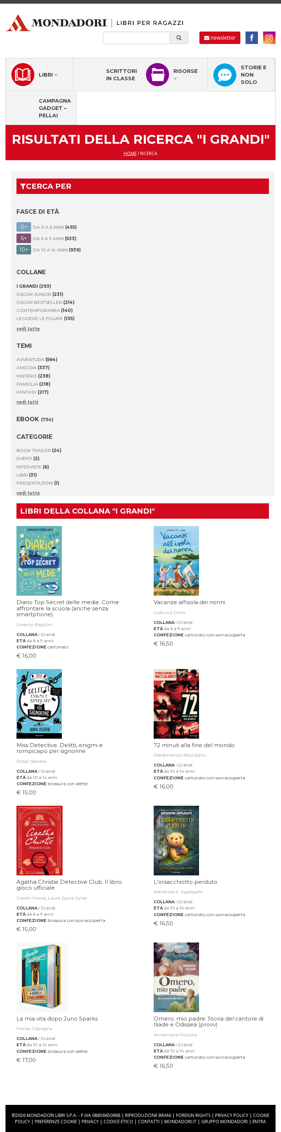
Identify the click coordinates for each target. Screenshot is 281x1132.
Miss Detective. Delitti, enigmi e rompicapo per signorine (59, 748)
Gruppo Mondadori (224, 1121)
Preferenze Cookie (56, 1121)
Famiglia (33, 384)
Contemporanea (44, 310)
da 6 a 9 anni (40, 640)
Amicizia (33, 367)
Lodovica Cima (169, 612)
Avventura (36, 359)
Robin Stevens (31, 761)
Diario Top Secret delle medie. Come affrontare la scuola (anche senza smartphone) (67, 608)
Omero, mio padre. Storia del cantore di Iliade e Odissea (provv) (208, 1021)
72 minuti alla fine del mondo (194, 745)
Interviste (32, 467)
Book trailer (38, 450)
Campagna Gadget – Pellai (55, 108)
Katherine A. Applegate (178, 891)
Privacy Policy (231, 1115)
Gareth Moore (31, 898)
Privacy (90, 1121)
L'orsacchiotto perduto (185, 881)
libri (26, 475)
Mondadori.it (180, 1121)
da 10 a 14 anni (42, 777)
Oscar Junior (39, 294)
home (130, 153)
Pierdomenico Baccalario (180, 755)
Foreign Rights (193, 1115)
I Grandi (46, 634)
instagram (269, 38)
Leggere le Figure (45, 318)
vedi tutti (27, 402)
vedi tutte (28, 329)
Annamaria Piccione (175, 1034)
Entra (259, 1121)
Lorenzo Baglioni (34, 624)
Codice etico (118, 1121)
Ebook (34, 419)
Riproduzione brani (148, 1115)
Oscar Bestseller (45, 302)
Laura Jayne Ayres (67, 898)
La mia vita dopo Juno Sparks (57, 1018)
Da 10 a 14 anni (50, 249)
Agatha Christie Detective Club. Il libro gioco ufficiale (69, 885)
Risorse (185, 71)
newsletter (222, 37)
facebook (252, 38)
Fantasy (32, 392)
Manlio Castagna (34, 1028)
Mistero (33, 376)
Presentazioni (37, 483)
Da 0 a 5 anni (48, 227)
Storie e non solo (253, 74)
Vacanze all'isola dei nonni (189, 602)
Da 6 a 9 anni (49, 238)
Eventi (28, 458)
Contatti (149, 1121)
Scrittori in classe (121, 75)
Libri (46, 74)
